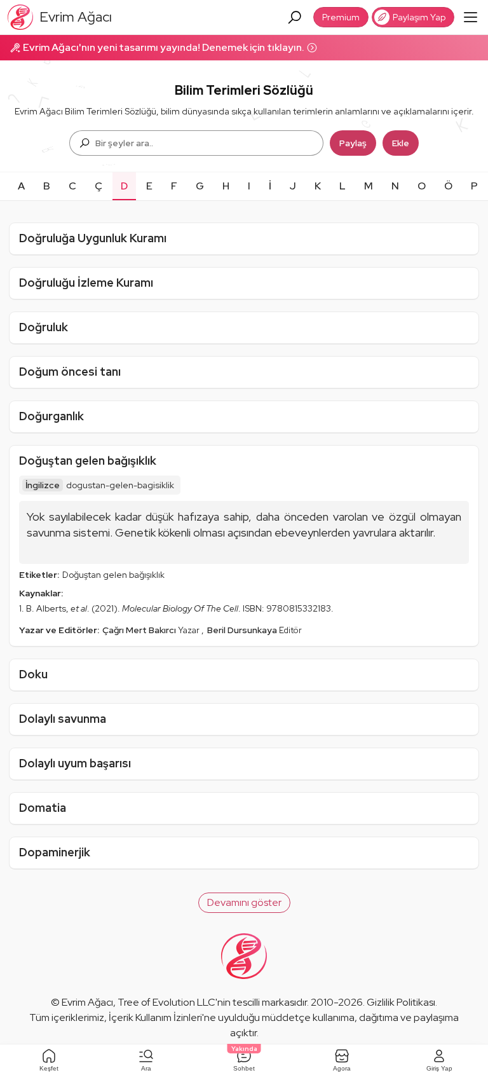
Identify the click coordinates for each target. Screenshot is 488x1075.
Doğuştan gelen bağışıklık (87, 460)
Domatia (42, 807)
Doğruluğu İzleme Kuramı (86, 282)
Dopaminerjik (54, 852)
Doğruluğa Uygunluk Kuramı (92, 238)
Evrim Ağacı (87, 1002)
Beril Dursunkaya (243, 630)
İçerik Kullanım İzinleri (155, 1017)
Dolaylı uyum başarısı (75, 763)
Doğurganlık (51, 416)
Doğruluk (43, 327)
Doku (33, 674)
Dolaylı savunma (62, 718)
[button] (244, 902)
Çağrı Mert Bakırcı (140, 630)
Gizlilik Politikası (401, 1002)
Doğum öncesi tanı (70, 371)
